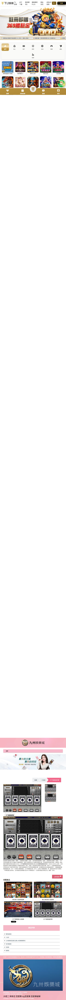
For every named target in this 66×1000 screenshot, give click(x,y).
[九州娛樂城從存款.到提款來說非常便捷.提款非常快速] (33, 743)
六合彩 (43, 780)
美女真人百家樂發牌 (18, 899)
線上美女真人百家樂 (48, 899)
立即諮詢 (56, 877)
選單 (7, 751)
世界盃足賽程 (30, 998)
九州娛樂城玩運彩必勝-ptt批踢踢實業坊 (15, 940)
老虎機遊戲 (8, 944)
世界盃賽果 (18, 998)
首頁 (35, 780)
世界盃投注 (12, 998)
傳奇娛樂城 (41, 864)
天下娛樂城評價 (10, 815)
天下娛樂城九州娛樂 (18, 919)
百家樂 (7, 947)
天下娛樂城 (23, 864)
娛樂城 (7, 950)
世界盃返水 (6, 998)
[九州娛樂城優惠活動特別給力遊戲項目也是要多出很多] (33, 975)
